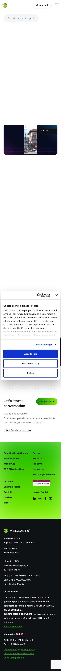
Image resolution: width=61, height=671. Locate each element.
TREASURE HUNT (15, 101)
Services (37, 453)
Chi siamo (9, 481)
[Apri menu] (56, 5)
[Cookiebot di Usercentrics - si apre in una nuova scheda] (37, 295)
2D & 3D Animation (14, 469)
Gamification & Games (16, 453)
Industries (38, 469)
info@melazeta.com (17, 430)
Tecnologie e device (44, 474)
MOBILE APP (12, 74)
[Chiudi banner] (57, 295)
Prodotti (37, 458)
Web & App (10, 463)
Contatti (8, 492)
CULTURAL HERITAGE (36, 88)
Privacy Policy (28, 649)
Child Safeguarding (14, 657)
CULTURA (34, 81)
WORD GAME (45, 114)
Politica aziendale (13, 626)
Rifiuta (30, 373)
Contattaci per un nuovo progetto (29, 250)
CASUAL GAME (34, 74)
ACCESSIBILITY (39, 101)
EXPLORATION (13, 121)
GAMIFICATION (14, 81)
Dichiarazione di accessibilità (19, 653)
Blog (6, 502)
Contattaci (47, 401)
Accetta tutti (30, 353)
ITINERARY (11, 114)
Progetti (29, 18)
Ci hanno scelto (12, 486)
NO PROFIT (11, 88)
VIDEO (27, 114)
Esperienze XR (11, 458)
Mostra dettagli (44, 344)
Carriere (8, 497)
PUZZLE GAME (13, 108)
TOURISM (11, 94)
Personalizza (29, 363)
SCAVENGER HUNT (33, 94)
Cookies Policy (11, 649)
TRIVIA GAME (35, 108)
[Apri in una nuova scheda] (41, 483)
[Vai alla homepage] (4, 5)
